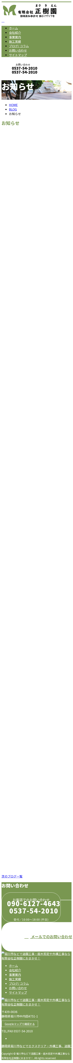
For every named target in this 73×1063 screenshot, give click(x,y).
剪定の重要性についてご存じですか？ (31, 633)
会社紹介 (15, 32)
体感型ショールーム (17, 592)
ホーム (13, 28)
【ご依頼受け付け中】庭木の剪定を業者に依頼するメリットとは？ (35, 470)
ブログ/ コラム (19, 46)
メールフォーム (14, 77)
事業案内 (15, 37)
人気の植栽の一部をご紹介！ (24, 804)
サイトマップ (18, 55)
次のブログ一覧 (11, 876)
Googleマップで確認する (20, 1024)
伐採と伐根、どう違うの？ (22, 718)
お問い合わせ (18, 50)
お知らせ (22, 198)
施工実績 (15, 41)
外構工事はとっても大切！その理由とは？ (35, 844)
